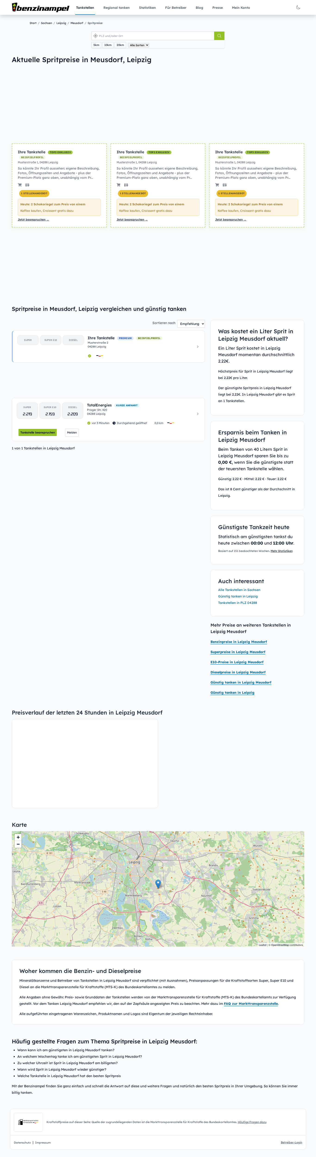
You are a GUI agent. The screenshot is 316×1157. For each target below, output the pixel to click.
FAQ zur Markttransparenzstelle (251, 1004)
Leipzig (61, 23)
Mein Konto (241, 8)
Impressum (43, 1142)
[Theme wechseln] (298, 7)
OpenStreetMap (280, 945)
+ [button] (18, 837)
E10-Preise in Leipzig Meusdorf (237, 662)
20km (120, 45)
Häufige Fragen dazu (252, 1122)
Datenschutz (22, 1142)
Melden (72, 432)
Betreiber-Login (291, 1142)
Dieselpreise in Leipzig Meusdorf (238, 672)
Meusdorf (77, 23)
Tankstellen (85, 8)
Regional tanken (116, 8)
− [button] (18, 844)
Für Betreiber (175, 8)
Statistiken (147, 8)
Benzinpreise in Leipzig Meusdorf (239, 642)
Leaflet (262, 945)
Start (33, 23)
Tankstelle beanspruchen (37, 432)
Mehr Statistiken (282, 551)
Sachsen (46, 23)
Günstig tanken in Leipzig (238, 596)
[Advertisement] (78, 103)
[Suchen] (219, 35)
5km (96, 45)
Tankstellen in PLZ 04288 (237, 603)
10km (108, 45)
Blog (199, 8)
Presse (217, 8)
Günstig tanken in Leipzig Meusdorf (241, 682)
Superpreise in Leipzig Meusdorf (238, 652)
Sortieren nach (163, 323)
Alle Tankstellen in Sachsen (239, 590)
